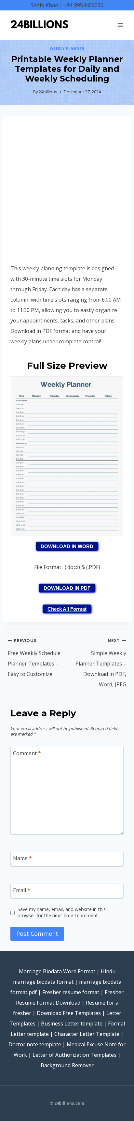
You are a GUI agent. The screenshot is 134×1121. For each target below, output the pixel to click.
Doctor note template (34, 1044)
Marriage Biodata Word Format (57, 971)
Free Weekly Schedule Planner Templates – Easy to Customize (34, 657)
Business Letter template (71, 1023)
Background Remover (67, 1065)
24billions (48, 92)
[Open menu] (120, 25)
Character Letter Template (86, 1034)
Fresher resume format (70, 992)
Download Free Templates (69, 1013)
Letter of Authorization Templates (74, 1054)
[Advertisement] (67, 193)
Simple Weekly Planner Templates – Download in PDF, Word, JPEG (100, 662)
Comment (27, 753)
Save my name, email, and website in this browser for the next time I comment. (62, 912)
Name (22, 858)
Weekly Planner (67, 48)
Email (21, 890)
